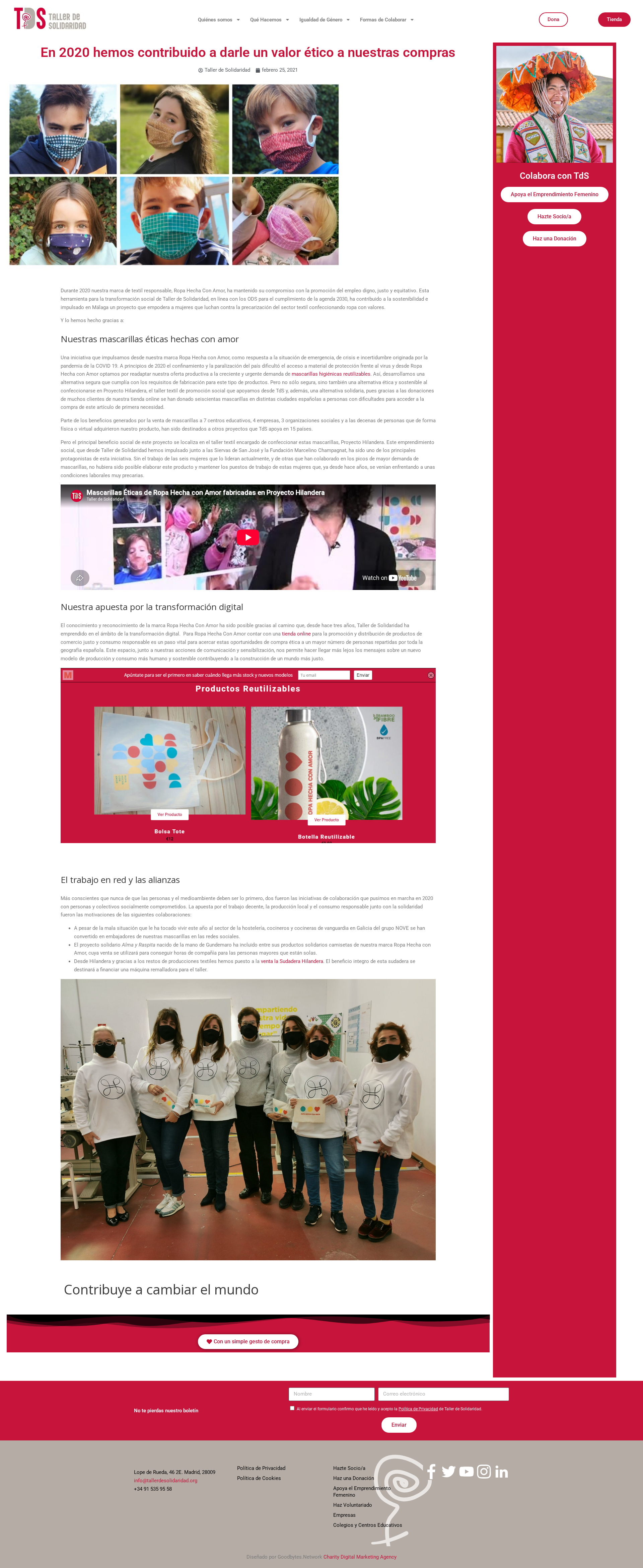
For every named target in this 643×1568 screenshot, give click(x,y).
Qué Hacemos (266, 20)
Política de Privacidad (418, 1409)
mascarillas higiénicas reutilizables (331, 374)
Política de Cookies (259, 1478)
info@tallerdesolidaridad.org (165, 1481)
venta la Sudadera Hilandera (292, 961)
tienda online (296, 634)
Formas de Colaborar (383, 20)
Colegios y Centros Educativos (367, 1525)
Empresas (344, 1515)
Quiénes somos (215, 20)
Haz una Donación (353, 1478)
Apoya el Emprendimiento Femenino (362, 1491)
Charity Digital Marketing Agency (360, 1557)
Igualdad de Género (320, 20)
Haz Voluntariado (352, 1505)
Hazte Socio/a (349, 1468)
